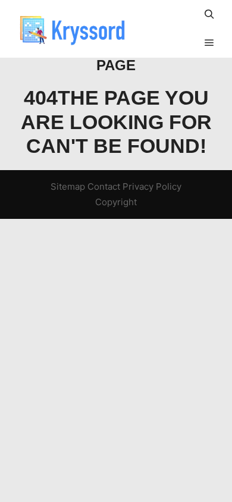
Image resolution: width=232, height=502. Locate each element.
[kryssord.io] (71, 29)
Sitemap (68, 186)
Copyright (116, 202)
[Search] (209, 14)
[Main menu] (209, 43)
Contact (103, 186)
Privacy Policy (152, 186)
